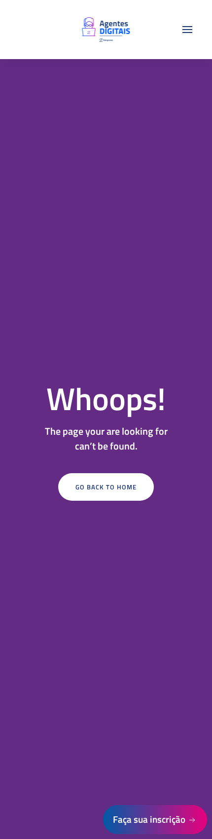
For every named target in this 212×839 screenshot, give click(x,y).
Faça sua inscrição (150, 819)
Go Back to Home (106, 487)
